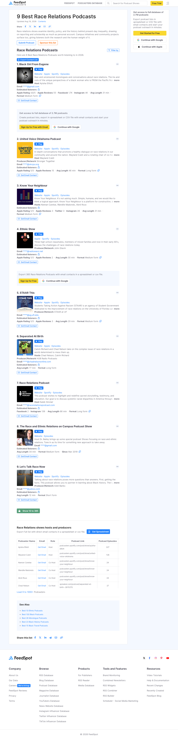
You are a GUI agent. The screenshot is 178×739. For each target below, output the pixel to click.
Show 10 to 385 (30, 511)
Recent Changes (155, 685)
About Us (13, 675)
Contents (42, 21)
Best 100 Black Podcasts (32, 614)
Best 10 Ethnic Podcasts (32, 610)
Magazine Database (49, 690)
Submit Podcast (26, 42)
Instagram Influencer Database (54, 711)
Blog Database (46, 680)
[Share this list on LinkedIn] (34, 26)
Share (19, 26)
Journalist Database (49, 695)
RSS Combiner (110, 690)
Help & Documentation (158, 680)
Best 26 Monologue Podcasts (34, 618)
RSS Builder (108, 695)
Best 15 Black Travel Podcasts (35, 625)
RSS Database (46, 675)
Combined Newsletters (114, 680)
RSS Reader (84, 680)
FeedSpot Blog (154, 695)
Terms (12, 701)
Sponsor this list (48, 42)
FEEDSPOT (69, 3)
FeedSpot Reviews (18, 690)
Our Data (13, 680)
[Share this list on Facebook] (25, 26)
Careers (19, 685)
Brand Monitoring (111, 675)
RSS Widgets (109, 685)
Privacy (12, 695)
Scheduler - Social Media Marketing (120, 701)
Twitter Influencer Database (52, 716)
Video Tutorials (154, 675)
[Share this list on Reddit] (39, 26)
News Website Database (51, 706)
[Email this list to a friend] (44, 26)
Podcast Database (48, 685)
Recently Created (155, 690)
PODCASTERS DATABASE (90, 3)
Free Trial (156, 3)
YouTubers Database (49, 701)
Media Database (86, 685)
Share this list (24, 637)
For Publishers (85, 675)
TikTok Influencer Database (52, 721)
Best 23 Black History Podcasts (35, 622)
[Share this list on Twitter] (30, 26)
